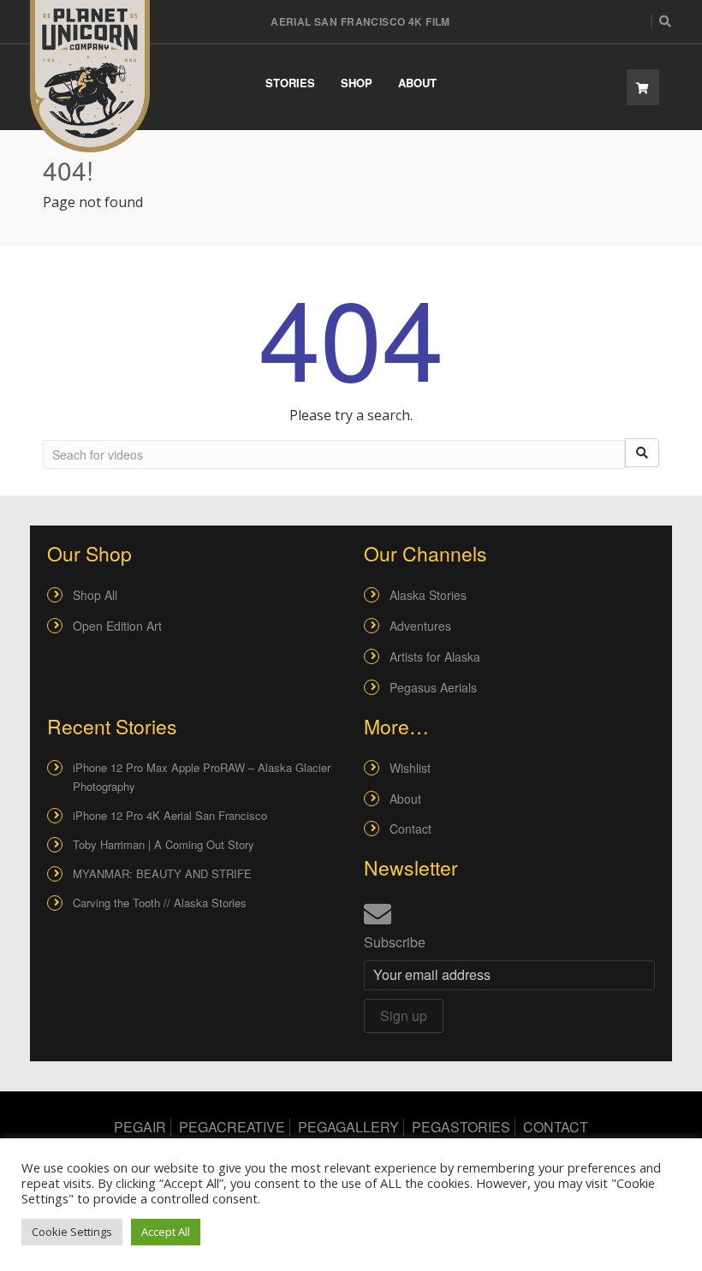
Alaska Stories (428, 594)
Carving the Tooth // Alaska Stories (160, 902)
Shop (356, 82)
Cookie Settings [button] (72, 1231)
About (417, 82)
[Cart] (643, 87)
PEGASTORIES (461, 1127)
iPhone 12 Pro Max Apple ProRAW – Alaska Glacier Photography (201, 776)
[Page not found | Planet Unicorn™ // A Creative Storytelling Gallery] (90, 76)
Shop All (95, 594)
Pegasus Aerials (433, 687)
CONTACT (555, 1127)
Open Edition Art (117, 625)
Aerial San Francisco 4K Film (360, 21)
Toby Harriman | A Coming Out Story (163, 844)
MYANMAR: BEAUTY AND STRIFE (162, 873)
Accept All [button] (165, 1231)
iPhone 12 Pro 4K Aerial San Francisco (170, 815)
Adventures (420, 625)
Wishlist (410, 767)
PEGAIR (140, 1127)
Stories (290, 82)
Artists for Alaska (435, 656)
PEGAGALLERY (348, 1127)
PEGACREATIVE (232, 1127)
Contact (410, 828)
